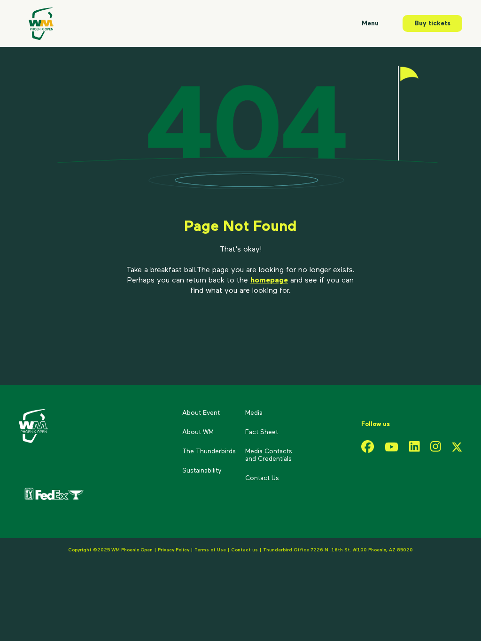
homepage (269, 280)
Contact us (245, 550)
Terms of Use (210, 550)
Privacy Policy (173, 550)
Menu (370, 23)
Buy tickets (432, 23)
